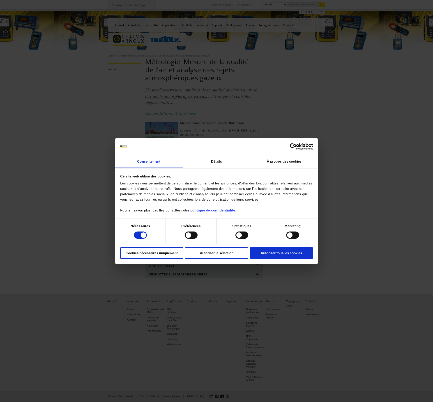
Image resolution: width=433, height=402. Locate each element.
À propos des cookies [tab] (284, 161)
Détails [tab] (216, 161)
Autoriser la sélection (216, 253)
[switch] (191, 235)
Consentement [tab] (148, 161)
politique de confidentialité (212, 210)
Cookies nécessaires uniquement (152, 253)
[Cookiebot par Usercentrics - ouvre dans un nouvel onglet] (293, 146)
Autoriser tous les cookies (281, 253)
